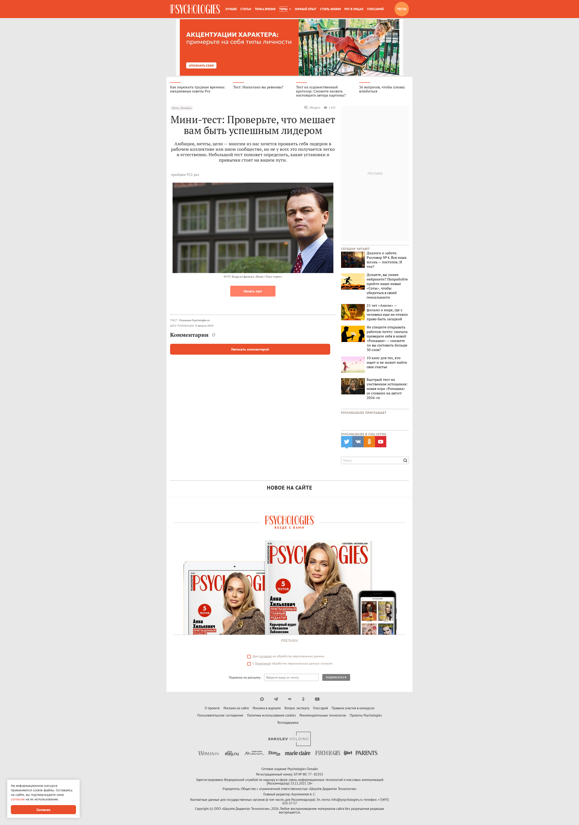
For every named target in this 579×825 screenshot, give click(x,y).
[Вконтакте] (289, 699)
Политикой (263, 663)
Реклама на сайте (236, 708)
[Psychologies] (195, 9)
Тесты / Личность (182, 108)
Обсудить (314, 107)
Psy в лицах (353, 9)
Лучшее (231, 9)
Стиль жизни (330, 9)
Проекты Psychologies (366, 715)
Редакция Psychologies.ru (194, 320)
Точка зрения (265, 9)
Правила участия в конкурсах (353, 708)
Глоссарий (375, 9)
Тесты (401, 9)
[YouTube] (317, 699)
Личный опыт (305, 9)
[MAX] (262, 699)
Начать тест (253, 291)
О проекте (212, 708)
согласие (265, 656)
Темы (283, 9)
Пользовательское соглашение (220, 715)
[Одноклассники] (303, 699)
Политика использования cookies (271, 715)
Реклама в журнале (267, 708)
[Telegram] (276, 699)
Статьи (245, 9)
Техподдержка (287, 722)
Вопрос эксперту (297, 708)
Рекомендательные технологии (322, 715)
